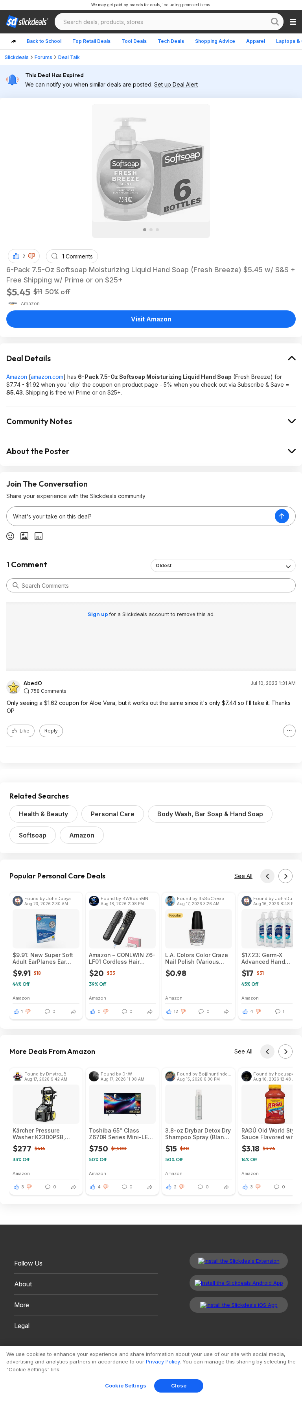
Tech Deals (171, 41)
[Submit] (16, 585)
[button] (31, 256)
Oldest (163, 565)
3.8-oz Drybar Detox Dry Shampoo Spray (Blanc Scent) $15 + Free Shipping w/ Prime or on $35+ (198, 1133)
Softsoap (32, 835)
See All (243, 876)
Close (178, 1385)
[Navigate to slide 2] (151, 230)
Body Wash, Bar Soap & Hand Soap (210, 814)
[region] (151, 1374)
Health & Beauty (43, 814)
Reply (51, 731)
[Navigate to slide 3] (157, 230)
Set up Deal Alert (176, 84)
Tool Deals (134, 41)
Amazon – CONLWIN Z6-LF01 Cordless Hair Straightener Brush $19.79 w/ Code (122, 958)
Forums (43, 57)
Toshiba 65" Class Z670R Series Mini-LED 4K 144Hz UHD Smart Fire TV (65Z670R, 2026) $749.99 (122, 1133)
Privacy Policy (163, 1361)
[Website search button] (275, 21)
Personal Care (112, 814)
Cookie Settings (125, 1385)
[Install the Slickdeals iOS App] (239, 1305)
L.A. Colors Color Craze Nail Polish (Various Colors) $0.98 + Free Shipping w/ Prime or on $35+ (197, 958)
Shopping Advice (215, 41)
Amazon (16, 376)
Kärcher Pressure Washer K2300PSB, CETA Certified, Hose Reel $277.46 (41, 1133)
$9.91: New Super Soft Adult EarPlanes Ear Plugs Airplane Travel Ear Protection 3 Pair (43, 958)
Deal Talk (69, 57)
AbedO (33, 683)
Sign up (98, 614)
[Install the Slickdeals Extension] (239, 1261)
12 (176, 1011)
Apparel (255, 41)
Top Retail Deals (91, 41)
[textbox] (141, 516)
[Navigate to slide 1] (145, 230)
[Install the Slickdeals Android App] (239, 1283)
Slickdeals (17, 57)
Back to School (44, 41)
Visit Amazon (151, 319)
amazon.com (47, 376)
